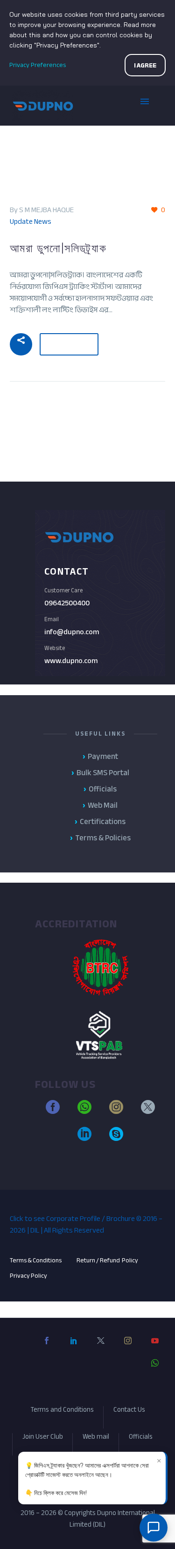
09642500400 (67, 603)
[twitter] (148, 1111)
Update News (30, 221)
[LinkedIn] (74, 1348)
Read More (69, 340)
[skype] (116, 1138)
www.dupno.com (71, 661)
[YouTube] (155, 1348)
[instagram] (116, 1111)
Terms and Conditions (62, 1411)
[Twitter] (101, 1348)
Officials (141, 1438)
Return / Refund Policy (108, 1260)
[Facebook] (46, 1348)
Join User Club (42, 1438)
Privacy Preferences (37, 65)
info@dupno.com (71, 632)
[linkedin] (84, 1138)
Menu (151, 105)
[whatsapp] (84, 1111)
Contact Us (129, 1411)
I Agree (145, 65)
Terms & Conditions (36, 1260)
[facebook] (53, 1111)
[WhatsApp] (155, 1370)
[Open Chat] (154, 1528)
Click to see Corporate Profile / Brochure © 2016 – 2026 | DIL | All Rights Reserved (86, 1224)
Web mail (96, 1438)
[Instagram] (128, 1348)
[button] (21, 344)
